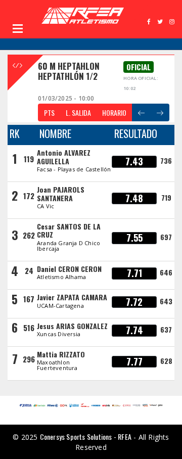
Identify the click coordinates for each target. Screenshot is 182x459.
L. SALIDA (78, 112)
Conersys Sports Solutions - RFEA (85, 436)
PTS (49, 112)
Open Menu (18, 28)
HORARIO (114, 112)
